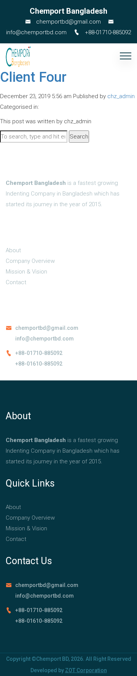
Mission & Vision (26, 271)
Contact (16, 282)
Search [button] (79, 136)
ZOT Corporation (86, 670)
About (13, 250)
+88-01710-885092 (107, 32)
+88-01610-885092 (38, 364)
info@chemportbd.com (44, 339)
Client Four (33, 77)
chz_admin (121, 96)
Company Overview (30, 261)
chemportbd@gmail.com (68, 21)
